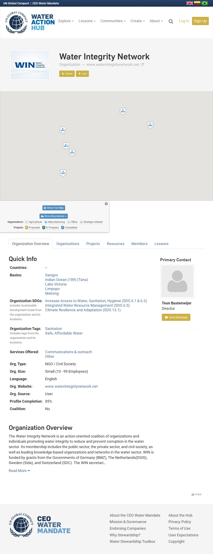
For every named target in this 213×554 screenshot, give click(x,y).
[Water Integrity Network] (30, 65)
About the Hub (180, 515)
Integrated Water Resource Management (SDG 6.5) (87, 305)
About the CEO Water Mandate (135, 515)
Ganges (51, 275)
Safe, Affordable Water (64, 333)
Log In (184, 21)
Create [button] (137, 21)
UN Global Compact (16, 3)
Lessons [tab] (161, 243)
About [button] (155, 21)
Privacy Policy (179, 522)
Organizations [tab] (67, 243)
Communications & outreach (68, 352)
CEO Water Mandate (45, 3)
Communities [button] (112, 21)
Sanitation (53, 328)
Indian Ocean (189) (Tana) (66, 279)
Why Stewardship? (125, 535)
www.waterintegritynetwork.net (113, 64)
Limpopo (52, 289)
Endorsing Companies (128, 528)
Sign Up (200, 21)
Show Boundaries (54, 216)
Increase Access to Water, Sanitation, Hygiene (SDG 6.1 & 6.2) (96, 301)
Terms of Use (179, 528)
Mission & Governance (128, 522)
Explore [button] (65, 21)
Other (49, 356)
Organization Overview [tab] (30, 243)
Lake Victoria (56, 284)
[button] (66, 145)
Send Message (178, 317)
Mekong (52, 293)
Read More (18, 470)
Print (198, 494)
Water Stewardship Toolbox (132, 541)
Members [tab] (139, 243)
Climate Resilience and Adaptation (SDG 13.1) (83, 310)
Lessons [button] (86, 21)
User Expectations (183, 535)
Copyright (176, 541)
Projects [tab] (93, 243)
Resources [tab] (115, 243)
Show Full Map (55, 207)
